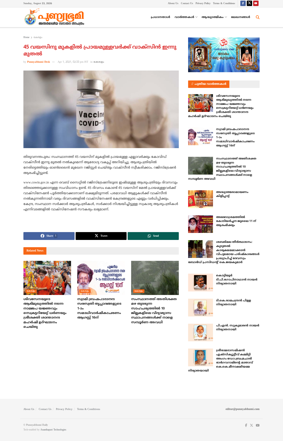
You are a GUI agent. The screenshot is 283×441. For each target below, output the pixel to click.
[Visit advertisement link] (224, 54)
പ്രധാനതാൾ (160, 17)
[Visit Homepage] (55, 17)
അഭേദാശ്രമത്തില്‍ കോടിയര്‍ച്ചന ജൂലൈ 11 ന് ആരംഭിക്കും (236, 221)
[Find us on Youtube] (256, 3)
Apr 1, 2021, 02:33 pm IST (73, 62)
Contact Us (187, 3)
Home (26, 37)
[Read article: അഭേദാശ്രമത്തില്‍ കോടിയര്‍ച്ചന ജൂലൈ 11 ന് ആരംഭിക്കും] (200, 224)
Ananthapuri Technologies (53, 429)
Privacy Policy (203, 3)
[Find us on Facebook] (243, 3)
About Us (173, 3)
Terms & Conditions (224, 3)
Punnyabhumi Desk (38, 62)
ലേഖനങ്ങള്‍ (240, 17)
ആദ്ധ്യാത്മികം (213, 17)
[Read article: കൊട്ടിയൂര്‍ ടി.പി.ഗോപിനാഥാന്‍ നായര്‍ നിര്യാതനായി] (200, 282)
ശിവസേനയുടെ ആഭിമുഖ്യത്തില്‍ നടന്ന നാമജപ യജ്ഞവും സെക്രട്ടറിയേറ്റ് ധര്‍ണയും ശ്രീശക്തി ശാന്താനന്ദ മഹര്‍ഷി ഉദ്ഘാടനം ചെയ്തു (44, 313)
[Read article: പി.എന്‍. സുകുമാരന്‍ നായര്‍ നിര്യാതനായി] (200, 333)
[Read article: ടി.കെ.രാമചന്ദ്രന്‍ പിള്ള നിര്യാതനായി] (200, 307)
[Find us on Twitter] (249, 3)
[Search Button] (258, 17)
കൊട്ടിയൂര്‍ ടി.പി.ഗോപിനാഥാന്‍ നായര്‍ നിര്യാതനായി (236, 279)
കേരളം (38, 37)
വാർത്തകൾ (184, 17)
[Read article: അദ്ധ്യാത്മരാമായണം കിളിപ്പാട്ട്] (200, 199)
